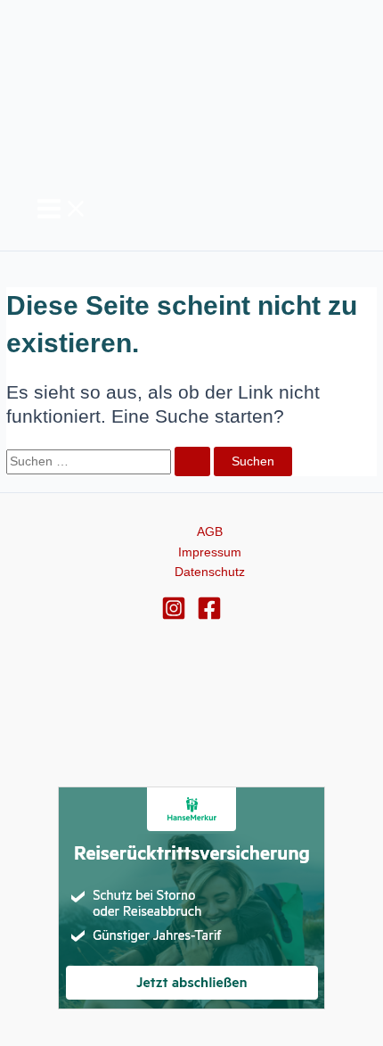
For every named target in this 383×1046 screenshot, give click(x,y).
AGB (210, 532)
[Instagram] (173, 616)
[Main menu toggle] (62, 210)
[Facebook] (209, 616)
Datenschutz (210, 572)
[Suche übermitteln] (192, 462)
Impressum (209, 552)
